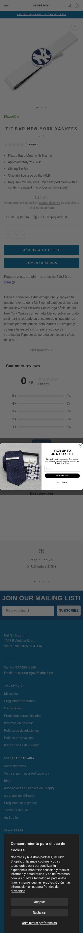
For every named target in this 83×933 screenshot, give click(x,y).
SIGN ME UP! (62, 475)
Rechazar (39, 913)
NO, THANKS (62, 482)
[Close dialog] (80, 445)
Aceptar (39, 902)
